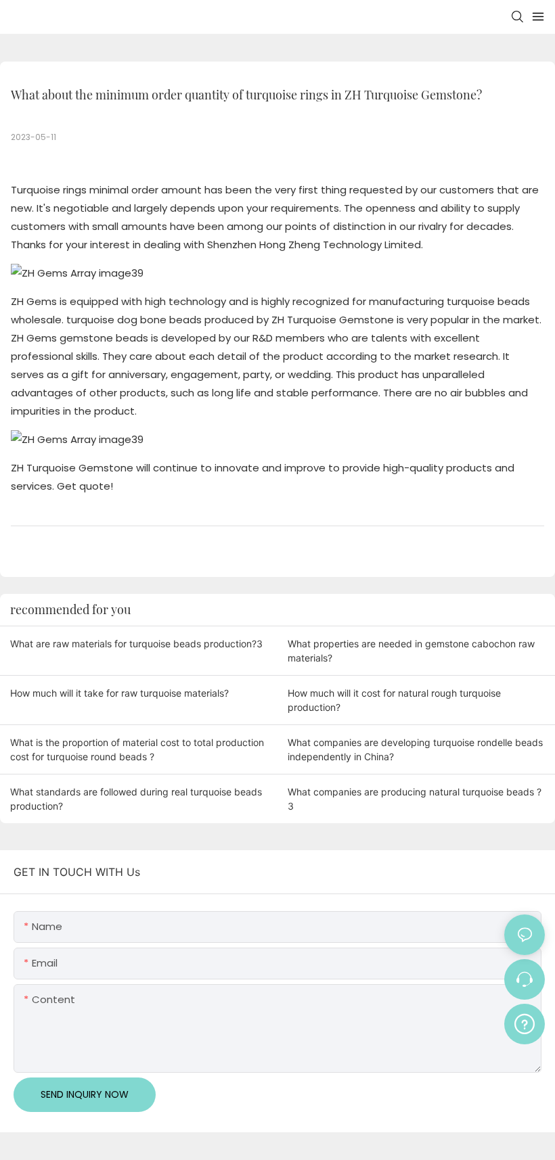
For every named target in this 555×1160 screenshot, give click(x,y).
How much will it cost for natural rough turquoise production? (394, 700)
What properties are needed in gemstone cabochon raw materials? (411, 651)
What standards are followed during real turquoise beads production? (136, 799)
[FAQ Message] (524, 1022)
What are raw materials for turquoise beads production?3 (136, 643)
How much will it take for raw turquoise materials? (119, 693)
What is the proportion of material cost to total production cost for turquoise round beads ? (137, 749)
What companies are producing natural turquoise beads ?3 (414, 799)
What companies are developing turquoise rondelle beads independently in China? (415, 749)
